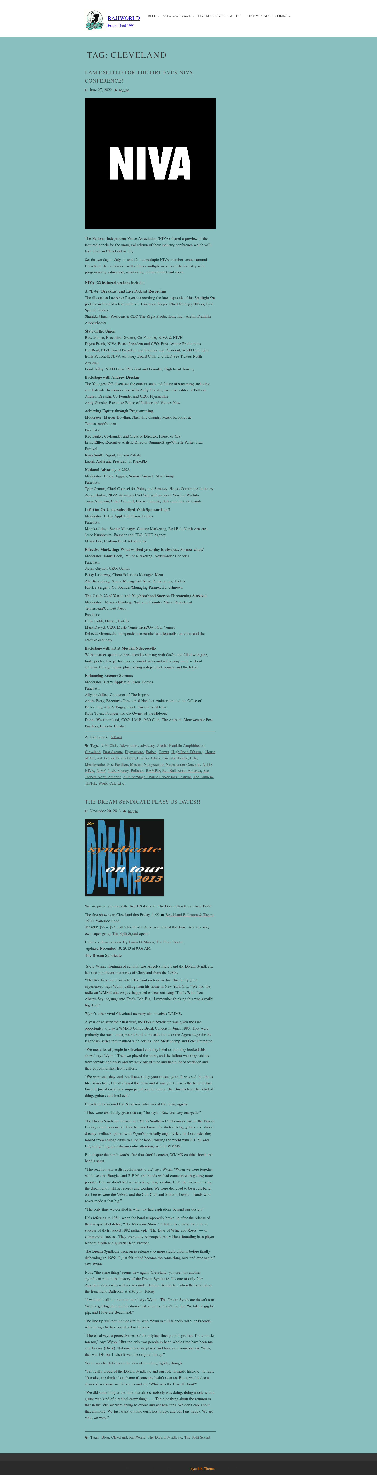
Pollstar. (137, 770)
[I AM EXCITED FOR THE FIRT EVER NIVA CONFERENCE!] (150, 231)
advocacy (147, 745)
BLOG (152, 16)
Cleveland (93, 751)
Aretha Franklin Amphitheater (180, 745)
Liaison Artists (148, 758)
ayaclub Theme (203, 1468)
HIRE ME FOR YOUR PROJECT (219, 16)
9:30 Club (109, 745)
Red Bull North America (181, 770)
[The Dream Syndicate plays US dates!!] (124, 898)
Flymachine (134, 751)
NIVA (89, 770)
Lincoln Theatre (175, 758)
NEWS (116, 736)
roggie (124, 89)
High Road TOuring (187, 751)
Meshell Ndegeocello (147, 764)
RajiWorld (137, 1437)
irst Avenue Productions (116, 758)
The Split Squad (125, 933)
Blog (105, 1437)
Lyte (193, 758)
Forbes (151, 751)
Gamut (164, 751)
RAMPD (153, 770)
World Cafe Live (111, 783)
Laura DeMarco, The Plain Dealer (156, 941)
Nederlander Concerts (183, 764)
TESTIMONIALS (258, 16)
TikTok (90, 783)
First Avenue (113, 751)
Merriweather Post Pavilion (106, 764)
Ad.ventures (128, 745)
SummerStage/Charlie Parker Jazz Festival (157, 776)
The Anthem (203, 776)
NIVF (100, 770)
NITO (207, 764)
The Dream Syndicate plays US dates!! (142, 801)
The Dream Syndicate (165, 1437)
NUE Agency (118, 770)
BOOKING (281, 16)
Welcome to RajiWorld (177, 16)
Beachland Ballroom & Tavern (189, 914)
